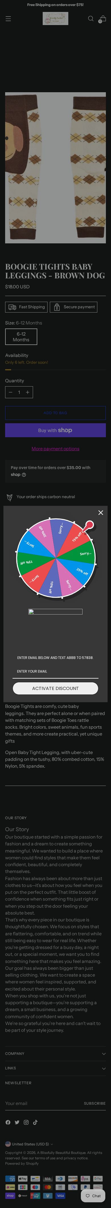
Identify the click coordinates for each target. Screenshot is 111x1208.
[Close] (101, 512)
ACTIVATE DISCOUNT (55, 688)
